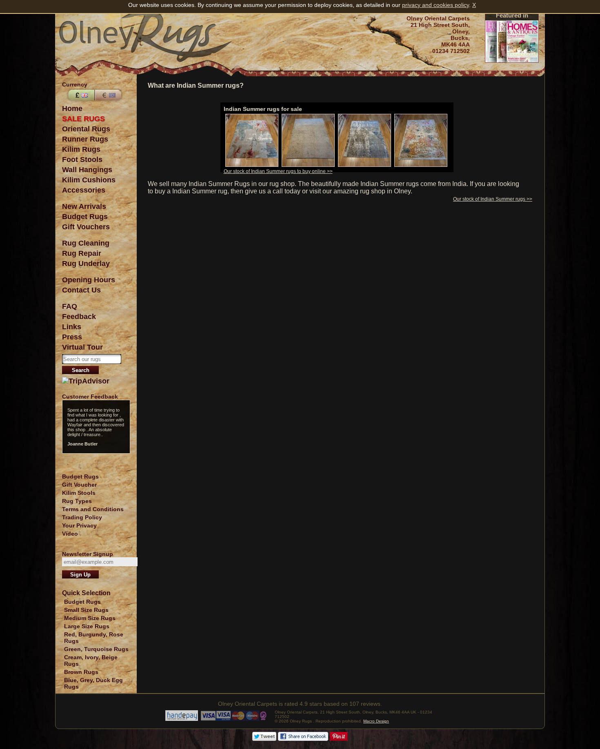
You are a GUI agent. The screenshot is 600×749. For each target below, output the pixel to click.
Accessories (83, 190)
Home (72, 108)
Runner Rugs (85, 139)
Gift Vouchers (86, 227)
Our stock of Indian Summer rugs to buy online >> (278, 171)
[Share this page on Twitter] (264, 739)
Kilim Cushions (89, 180)
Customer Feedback (90, 396)
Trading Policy (82, 517)
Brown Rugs (81, 672)
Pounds (80, 95)
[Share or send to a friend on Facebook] (303, 739)
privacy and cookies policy (435, 5)
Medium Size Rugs (90, 618)
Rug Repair (81, 253)
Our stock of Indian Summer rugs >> (492, 199)
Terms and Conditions (93, 509)
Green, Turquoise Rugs (96, 649)
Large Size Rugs (86, 626)
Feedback (79, 316)
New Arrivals (84, 206)
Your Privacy (79, 525)
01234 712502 (451, 51)
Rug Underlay (86, 263)
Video (70, 533)
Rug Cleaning (85, 243)
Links (71, 327)
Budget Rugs (85, 217)
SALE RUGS (83, 119)
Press (72, 337)
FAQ (69, 306)
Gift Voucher (79, 484)
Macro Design (376, 721)
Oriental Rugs (86, 129)
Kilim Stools (79, 493)
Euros (109, 95)
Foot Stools (82, 159)
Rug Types (77, 501)
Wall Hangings (87, 170)
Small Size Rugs (86, 610)
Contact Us (81, 290)
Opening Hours (88, 280)
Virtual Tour (82, 347)
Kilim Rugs (81, 149)
